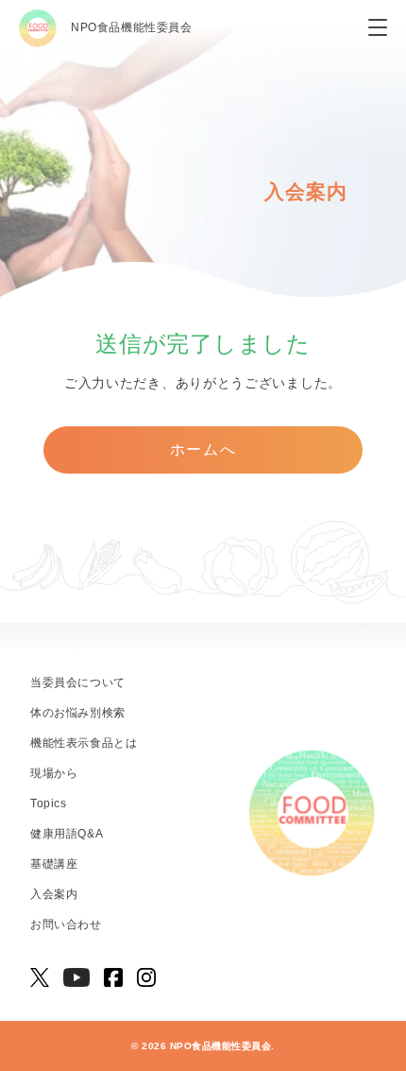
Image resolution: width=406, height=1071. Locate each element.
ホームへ (203, 449)
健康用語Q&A (66, 833)
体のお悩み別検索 (78, 712)
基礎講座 (53, 864)
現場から (53, 773)
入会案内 (53, 894)
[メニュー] (377, 28)
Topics (48, 803)
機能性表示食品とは (83, 743)
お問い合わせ (66, 924)
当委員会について (78, 682)
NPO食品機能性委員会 (132, 27)
